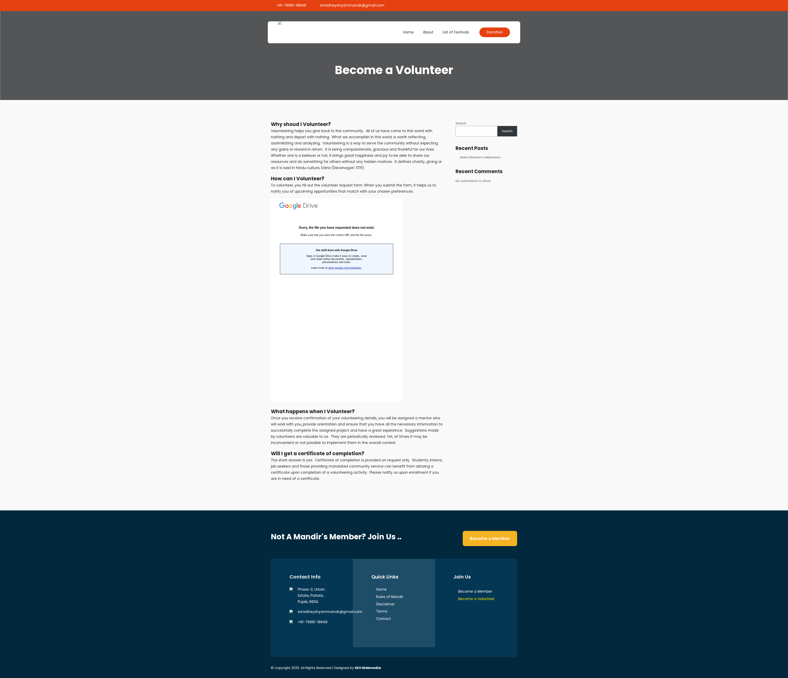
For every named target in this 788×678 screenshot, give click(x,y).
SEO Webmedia (368, 667)
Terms (381, 611)
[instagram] (311, 633)
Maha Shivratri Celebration (480, 157)
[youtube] (504, 5)
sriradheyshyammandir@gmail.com (352, 5)
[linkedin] (319, 633)
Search (461, 123)
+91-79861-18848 (291, 5)
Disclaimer (385, 604)
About (428, 32)
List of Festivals (456, 32)
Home (408, 32)
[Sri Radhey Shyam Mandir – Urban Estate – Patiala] (279, 23)
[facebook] (486, 5)
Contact (383, 618)
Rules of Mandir (389, 596)
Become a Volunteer (476, 598)
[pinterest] (513, 5)
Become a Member (490, 538)
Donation (495, 32)
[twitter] (495, 5)
